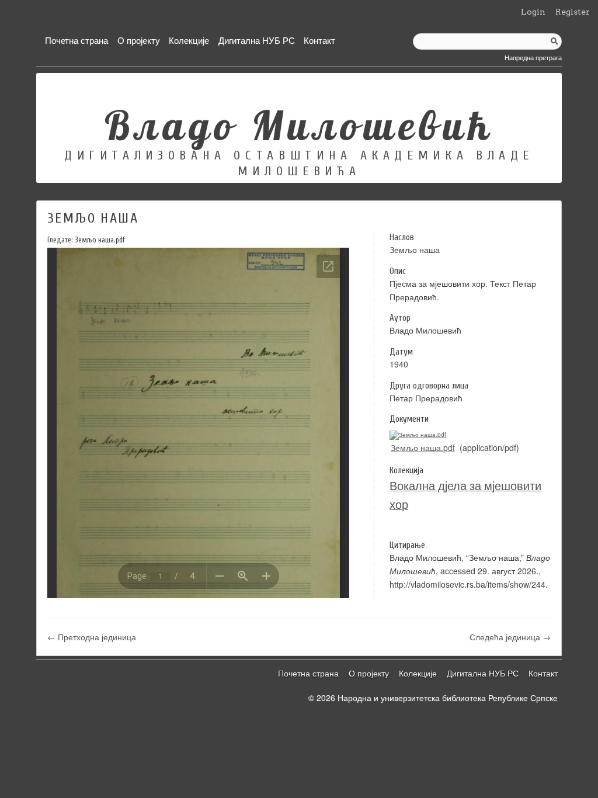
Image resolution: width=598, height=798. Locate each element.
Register (572, 11)
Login (533, 11)
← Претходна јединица (91, 637)
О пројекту (138, 39)
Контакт (319, 39)
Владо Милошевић (299, 125)
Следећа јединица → (510, 637)
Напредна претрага (533, 57)
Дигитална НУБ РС (256, 39)
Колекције (189, 39)
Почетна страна (76, 39)
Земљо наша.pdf (423, 447)
